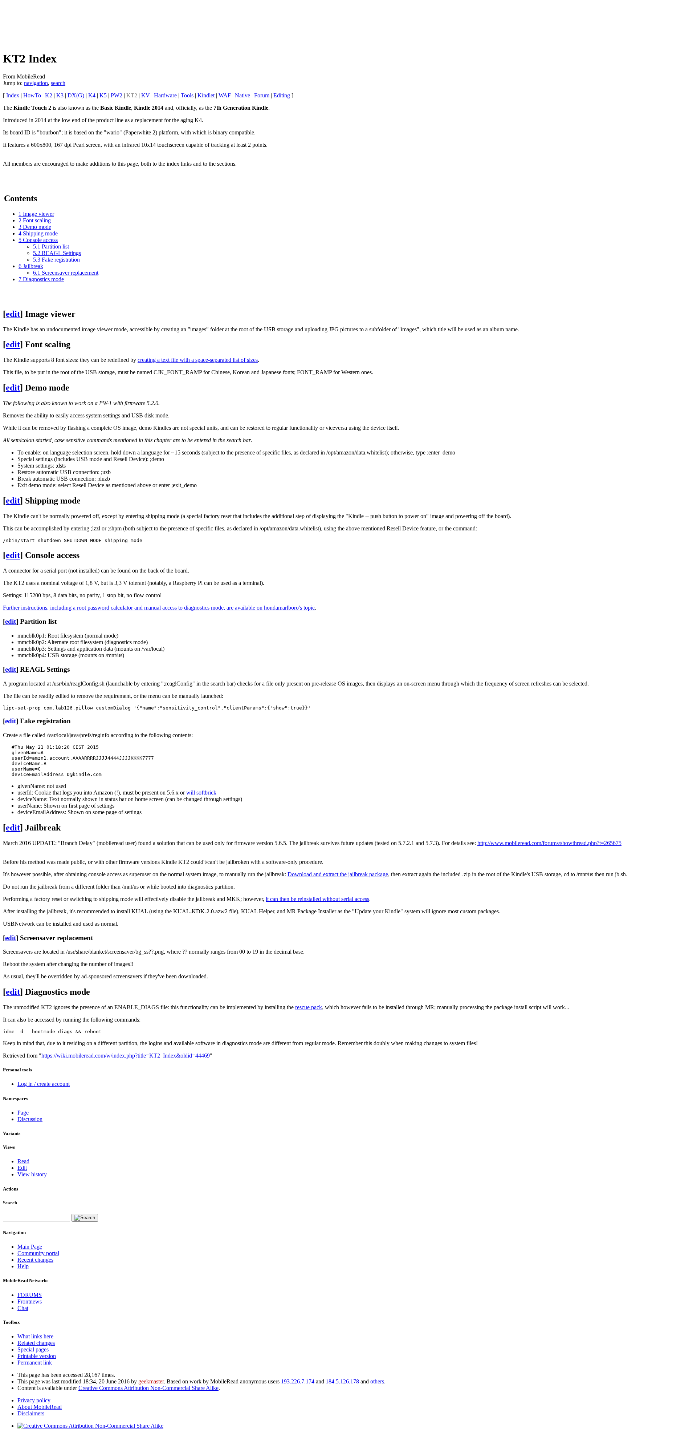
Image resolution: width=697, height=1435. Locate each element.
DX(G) (76, 95)
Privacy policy (33, 1400)
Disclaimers (30, 1413)
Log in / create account (43, 1084)
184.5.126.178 (342, 1381)
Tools (187, 95)
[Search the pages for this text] (85, 1218)
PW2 (116, 95)
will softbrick (201, 792)
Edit (22, 1168)
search (58, 83)
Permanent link (34, 1362)
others (377, 1381)
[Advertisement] (135, 24)
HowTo (32, 95)
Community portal (38, 1253)
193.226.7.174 (297, 1381)
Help (23, 1266)
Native (242, 95)
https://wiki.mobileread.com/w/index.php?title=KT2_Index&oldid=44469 (125, 1055)
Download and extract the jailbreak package (338, 874)
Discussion (29, 1119)
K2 (48, 95)
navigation (36, 83)
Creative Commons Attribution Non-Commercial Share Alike (148, 1388)
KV (145, 95)
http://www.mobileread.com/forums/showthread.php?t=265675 (549, 843)
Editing (281, 95)
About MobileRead (39, 1407)
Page (23, 1112)
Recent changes (35, 1260)
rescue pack (308, 1007)
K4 (91, 95)
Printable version (36, 1356)
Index (12, 95)
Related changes (36, 1343)
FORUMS (29, 1295)
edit (13, 314)
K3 (60, 95)
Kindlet (206, 95)
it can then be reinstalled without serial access (317, 899)
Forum (261, 95)
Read (23, 1161)
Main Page (29, 1247)
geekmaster (151, 1381)
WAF (225, 95)
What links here (35, 1336)
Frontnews (29, 1301)
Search (10, 1202)
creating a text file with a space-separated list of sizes (198, 360)
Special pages (33, 1349)
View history (32, 1174)
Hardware (165, 95)
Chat (22, 1308)
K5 (103, 95)
